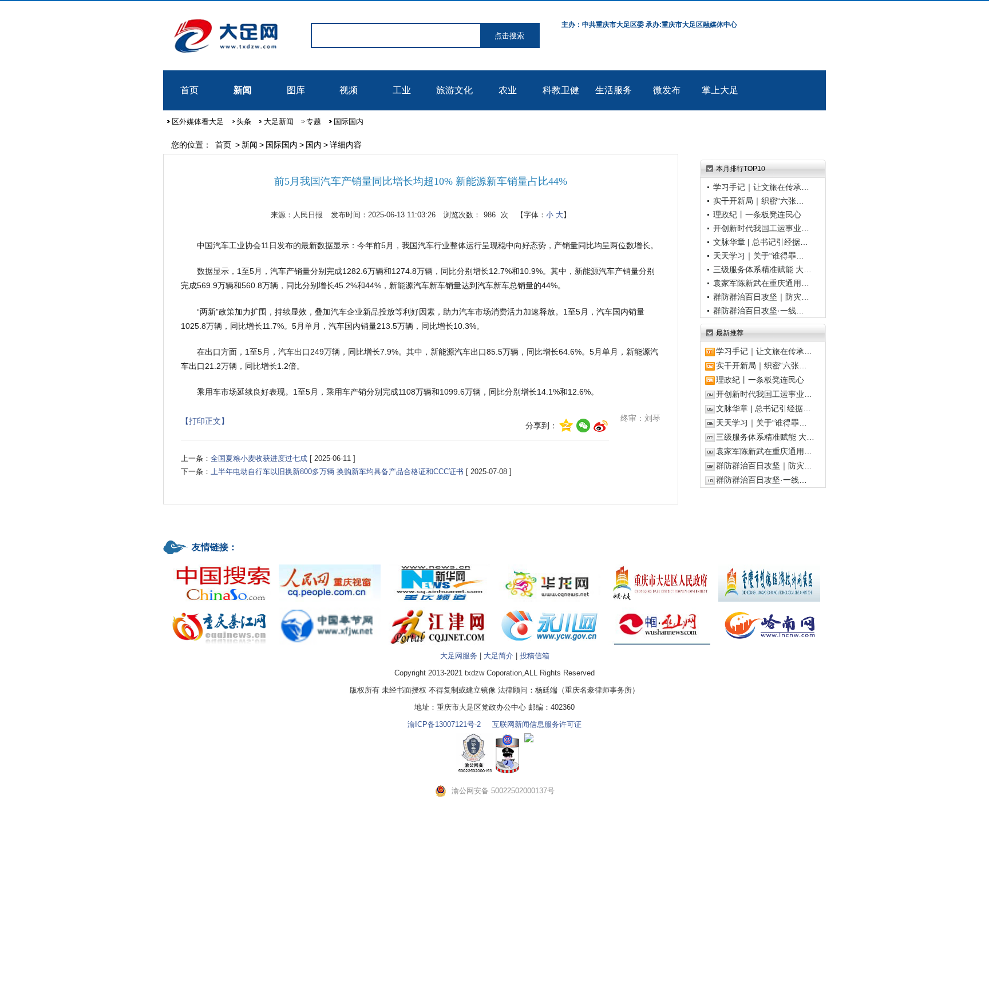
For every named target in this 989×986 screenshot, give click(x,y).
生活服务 (613, 90)
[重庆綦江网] (220, 608)
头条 (243, 121)
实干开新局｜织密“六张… (758, 200)
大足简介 (498, 655)
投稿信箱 (534, 655)
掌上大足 (720, 90)
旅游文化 (454, 90)
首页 (189, 90)
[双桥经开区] (769, 565)
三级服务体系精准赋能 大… (762, 269)
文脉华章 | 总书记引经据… (760, 242)
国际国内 (348, 121)
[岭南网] (769, 608)
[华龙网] (549, 565)
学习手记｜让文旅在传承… (761, 187)
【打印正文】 (205, 421)
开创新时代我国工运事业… (761, 228)
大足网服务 (458, 655)
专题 (313, 121)
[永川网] (549, 608)
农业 (508, 90)
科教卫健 (561, 90)
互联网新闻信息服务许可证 (536, 724)
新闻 (243, 90)
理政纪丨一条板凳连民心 (757, 214)
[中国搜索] (220, 565)
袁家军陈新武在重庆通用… (761, 283)
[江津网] (439, 608)
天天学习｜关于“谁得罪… (758, 255)
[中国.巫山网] (659, 608)
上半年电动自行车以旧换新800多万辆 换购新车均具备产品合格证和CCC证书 (337, 471)
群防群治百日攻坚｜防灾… (761, 296)
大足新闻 (279, 121)
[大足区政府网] (659, 565)
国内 (314, 144)
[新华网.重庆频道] (439, 565)
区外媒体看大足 (198, 121)
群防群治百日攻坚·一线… (758, 310)
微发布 (667, 90)
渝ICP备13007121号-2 (444, 724)
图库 (296, 90)
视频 (348, 90)
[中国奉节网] (329, 608)
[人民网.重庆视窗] (329, 565)
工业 (402, 90)
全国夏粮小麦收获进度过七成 (259, 458)
